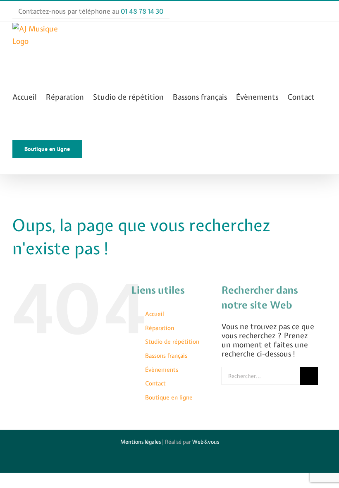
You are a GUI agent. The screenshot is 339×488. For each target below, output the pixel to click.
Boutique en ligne (169, 397)
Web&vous (205, 441)
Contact (155, 383)
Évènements (161, 369)
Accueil (154, 314)
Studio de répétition (172, 341)
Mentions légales (140, 441)
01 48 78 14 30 (142, 11)
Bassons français (166, 355)
